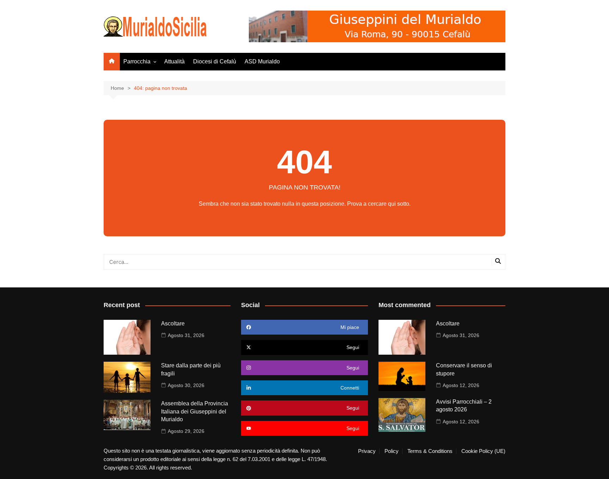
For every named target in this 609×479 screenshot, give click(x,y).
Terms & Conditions (430, 451)
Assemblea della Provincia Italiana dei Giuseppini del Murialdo (194, 411)
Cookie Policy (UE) (483, 451)
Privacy (367, 451)
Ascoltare (173, 323)
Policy (392, 451)
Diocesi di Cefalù (214, 61)
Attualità (174, 61)
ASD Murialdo (262, 61)
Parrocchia (136, 61)
